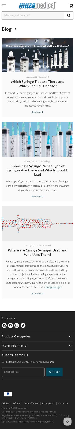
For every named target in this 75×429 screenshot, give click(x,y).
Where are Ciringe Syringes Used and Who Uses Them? (37, 252)
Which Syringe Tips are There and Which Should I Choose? (37, 84)
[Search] (68, 15)
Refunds (16, 403)
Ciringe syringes (53, 287)
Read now (37, 112)
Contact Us (63, 403)
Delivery (5, 403)
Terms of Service (31, 403)
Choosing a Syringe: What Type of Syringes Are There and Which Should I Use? (37, 170)
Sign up (54, 372)
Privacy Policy (48, 403)
